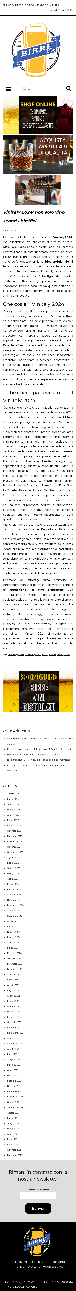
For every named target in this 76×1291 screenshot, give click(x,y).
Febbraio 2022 (14, 1080)
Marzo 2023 (13, 1011)
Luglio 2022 (13, 1054)
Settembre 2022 (15, 1043)
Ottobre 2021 (13, 1102)
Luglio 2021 (12, 1118)
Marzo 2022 (13, 1075)
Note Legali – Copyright (24, 1286)
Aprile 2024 (13, 942)
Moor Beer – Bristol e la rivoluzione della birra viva (32, 754)
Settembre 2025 (15, 852)
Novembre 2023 (15, 969)
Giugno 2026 (13, 804)
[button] (68, 88)
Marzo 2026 (13, 820)
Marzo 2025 (13, 884)
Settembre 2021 (15, 1107)
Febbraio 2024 (14, 953)
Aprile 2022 (13, 1070)
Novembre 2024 (15, 905)
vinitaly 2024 (63, 654)
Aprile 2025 (13, 878)
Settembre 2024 (15, 916)
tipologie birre (49, 654)
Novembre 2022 (15, 1033)
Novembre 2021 (15, 1096)
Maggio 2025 (13, 873)
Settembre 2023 (15, 979)
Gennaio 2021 (14, 1150)
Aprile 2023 (13, 1006)
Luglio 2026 (13, 799)
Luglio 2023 (13, 990)
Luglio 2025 (13, 862)
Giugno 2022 (13, 1059)
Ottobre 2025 (13, 847)
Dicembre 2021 (14, 1091)
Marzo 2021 (12, 1139)
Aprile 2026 (13, 815)
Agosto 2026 (13, 793)
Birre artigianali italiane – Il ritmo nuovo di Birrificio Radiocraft (39, 749)
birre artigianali (33, 654)
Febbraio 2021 (14, 1144)
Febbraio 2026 (14, 825)
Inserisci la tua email (38, 1188)
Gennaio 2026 (14, 830)
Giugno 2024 (13, 932)
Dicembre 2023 (14, 963)
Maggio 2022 (13, 1064)
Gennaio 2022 (14, 1086)
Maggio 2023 (13, 1001)
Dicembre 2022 (14, 1027)
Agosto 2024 (13, 921)
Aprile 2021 (12, 1134)
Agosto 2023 (13, 985)
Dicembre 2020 (14, 1155)
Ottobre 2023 (13, 974)
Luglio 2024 (13, 926)
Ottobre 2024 (13, 910)
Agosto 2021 (13, 1112)
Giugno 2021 (13, 1123)
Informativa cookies (57, 1281)
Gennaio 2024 (14, 958)
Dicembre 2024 (15, 900)
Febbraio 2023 (14, 1017)
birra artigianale (16, 654)
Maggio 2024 (13, 937)
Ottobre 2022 (13, 1038)
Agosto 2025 (13, 857)
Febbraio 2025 (14, 889)
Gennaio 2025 (14, 894)
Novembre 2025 (15, 841)
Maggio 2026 (13, 809)
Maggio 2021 (13, 1128)
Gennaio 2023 (14, 1022)
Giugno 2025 (13, 868)
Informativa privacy (18, 1281)
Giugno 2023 (13, 995)
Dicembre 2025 (14, 836)
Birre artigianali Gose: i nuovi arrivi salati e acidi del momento (38, 760)
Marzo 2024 (13, 947)
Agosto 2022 (13, 1049)
